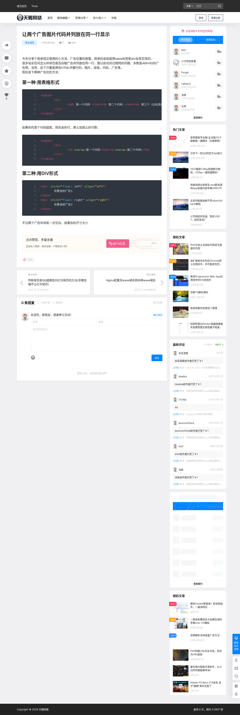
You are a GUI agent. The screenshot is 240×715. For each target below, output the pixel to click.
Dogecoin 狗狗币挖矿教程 (199, 414)
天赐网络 (43, 709)
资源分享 (80, 17)
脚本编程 (62, 17)
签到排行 (198, 117)
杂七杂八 (98, 17)
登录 (201, 18)
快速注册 (215, 18)
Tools (35, 6)
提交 (157, 358)
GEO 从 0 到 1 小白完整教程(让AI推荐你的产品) (210, 367)
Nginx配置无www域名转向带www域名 (131, 280)
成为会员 (22, 6)
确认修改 (157, 315)
